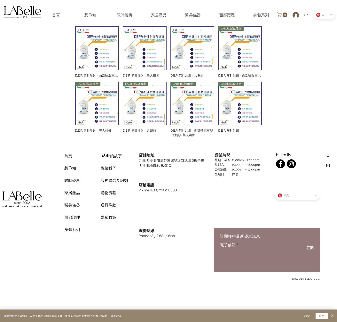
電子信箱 (228, 245)
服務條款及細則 (114, 180)
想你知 (70, 168)
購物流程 (108, 192)
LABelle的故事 (111, 155)
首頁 (68, 155)
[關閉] (332, 316)
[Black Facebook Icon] (328, 156)
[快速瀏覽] (97, 48)
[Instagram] (291, 163)
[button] (282, 14)
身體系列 (72, 229)
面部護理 (72, 217)
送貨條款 (108, 205)
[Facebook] (280, 163)
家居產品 (72, 192)
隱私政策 (108, 217)
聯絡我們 (108, 168)
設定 (307, 316)
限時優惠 (72, 180)
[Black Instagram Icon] (328, 165)
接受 (321, 316)
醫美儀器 (72, 205)
